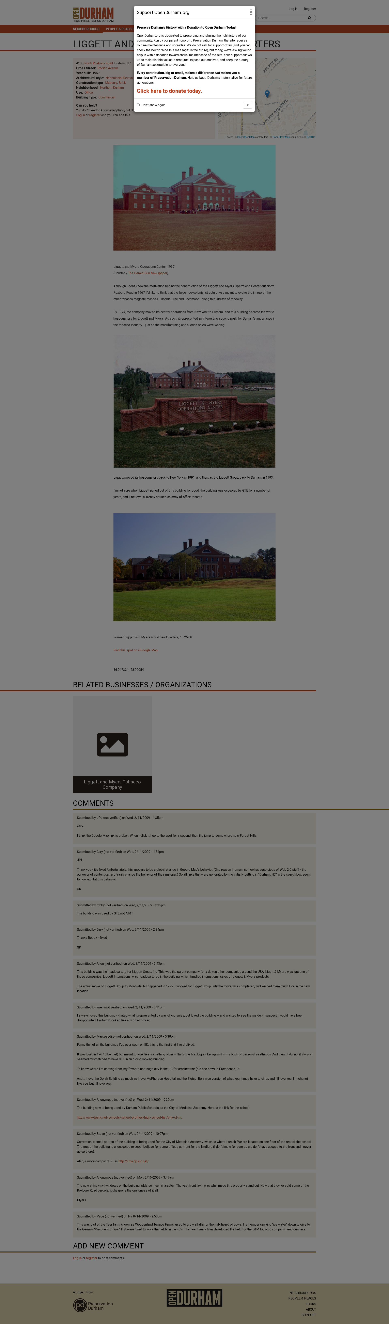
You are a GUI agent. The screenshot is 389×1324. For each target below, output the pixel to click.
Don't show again (153, 105)
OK (247, 105)
